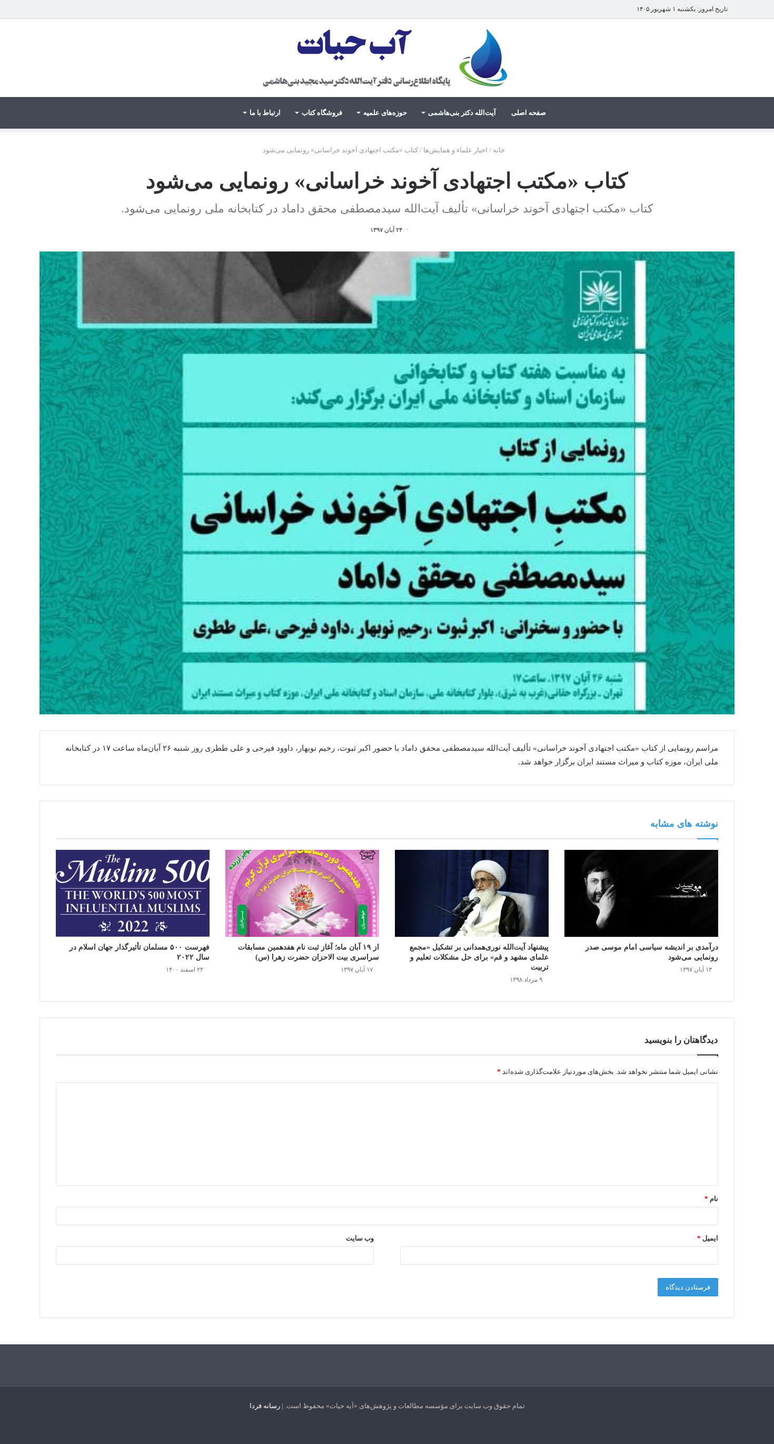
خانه (500, 150)
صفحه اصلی (528, 113)
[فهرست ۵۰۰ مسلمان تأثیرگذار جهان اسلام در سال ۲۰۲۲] (133, 893)
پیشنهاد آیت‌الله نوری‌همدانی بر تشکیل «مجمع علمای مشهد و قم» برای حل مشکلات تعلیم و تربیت (479, 957)
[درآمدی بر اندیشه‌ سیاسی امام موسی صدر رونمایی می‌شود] (641, 893)
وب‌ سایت (360, 1238)
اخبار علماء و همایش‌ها (455, 150)
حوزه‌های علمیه (385, 113)
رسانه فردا (265, 1406)
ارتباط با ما (265, 113)
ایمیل (707, 1238)
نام (711, 1199)
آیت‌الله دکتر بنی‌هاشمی (462, 113)
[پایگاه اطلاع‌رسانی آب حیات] (387, 58)
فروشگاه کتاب (322, 113)
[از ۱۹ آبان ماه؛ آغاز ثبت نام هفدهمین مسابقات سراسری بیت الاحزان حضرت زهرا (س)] (302, 893)
